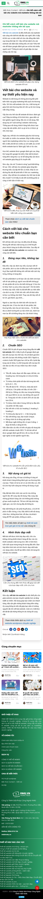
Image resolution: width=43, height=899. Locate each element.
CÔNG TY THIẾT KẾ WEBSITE (11, 759)
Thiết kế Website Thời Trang (9, 875)
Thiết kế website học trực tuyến (11, 866)
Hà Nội (4, 785)
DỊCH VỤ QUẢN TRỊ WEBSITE (11, 763)
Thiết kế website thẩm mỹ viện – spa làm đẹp (16, 884)
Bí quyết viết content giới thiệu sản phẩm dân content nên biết (31, 693)
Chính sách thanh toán (10, 747)
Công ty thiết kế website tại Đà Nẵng (13, 849)
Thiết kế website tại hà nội (9, 851)
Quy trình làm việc (8, 743)
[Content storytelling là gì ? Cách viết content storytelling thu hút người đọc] (11, 657)
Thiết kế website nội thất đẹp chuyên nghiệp (16, 862)
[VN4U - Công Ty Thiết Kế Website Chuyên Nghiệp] (21, 3)
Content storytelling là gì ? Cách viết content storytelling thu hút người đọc (10, 666)
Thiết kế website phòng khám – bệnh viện (15, 871)
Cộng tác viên (7, 750)
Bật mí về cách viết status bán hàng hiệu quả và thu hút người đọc (31, 666)
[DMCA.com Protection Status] (21, 897)
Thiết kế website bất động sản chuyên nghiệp (16, 853)
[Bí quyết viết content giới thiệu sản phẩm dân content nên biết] (32, 685)
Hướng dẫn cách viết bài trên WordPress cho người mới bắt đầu (10, 693)
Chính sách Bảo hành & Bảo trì (13, 740)
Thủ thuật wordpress (9, 778)
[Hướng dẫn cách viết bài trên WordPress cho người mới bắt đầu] (11, 685)
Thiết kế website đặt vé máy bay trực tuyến (15, 868)
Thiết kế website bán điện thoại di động (14, 860)
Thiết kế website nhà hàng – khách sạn (14, 846)
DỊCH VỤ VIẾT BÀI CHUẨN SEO (12, 766)
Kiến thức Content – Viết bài (12, 782)
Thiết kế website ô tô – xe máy (11, 873)
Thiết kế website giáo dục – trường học (14, 886)
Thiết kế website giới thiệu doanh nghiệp (14, 864)
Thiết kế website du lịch (8, 882)
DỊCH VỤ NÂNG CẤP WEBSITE (12, 769)
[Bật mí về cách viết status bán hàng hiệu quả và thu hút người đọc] (32, 657)
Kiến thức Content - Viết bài (14, 10)
